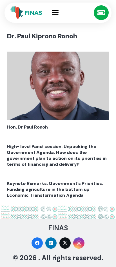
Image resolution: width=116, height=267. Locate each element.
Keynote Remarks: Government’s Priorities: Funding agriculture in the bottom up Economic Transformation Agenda (55, 189)
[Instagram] (78, 243)
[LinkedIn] (51, 243)
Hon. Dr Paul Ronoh (27, 127)
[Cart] (101, 12)
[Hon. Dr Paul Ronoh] (58, 86)
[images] (26, 12)
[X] (65, 243)
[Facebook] (37, 243)
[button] (71, 12)
